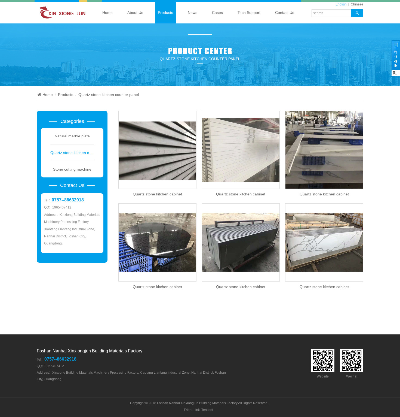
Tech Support (249, 12)
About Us (135, 12)
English (341, 4)
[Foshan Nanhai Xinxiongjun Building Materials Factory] (61, 15)
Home (107, 12)
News (192, 12)
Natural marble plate (72, 136)
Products (165, 12)
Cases (217, 12)
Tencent (207, 410)
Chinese (357, 4)
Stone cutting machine (72, 169)
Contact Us (284, 12)
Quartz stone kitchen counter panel (200, 59)
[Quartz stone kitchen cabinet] (157, 150)
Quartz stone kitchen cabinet (157, 194)
